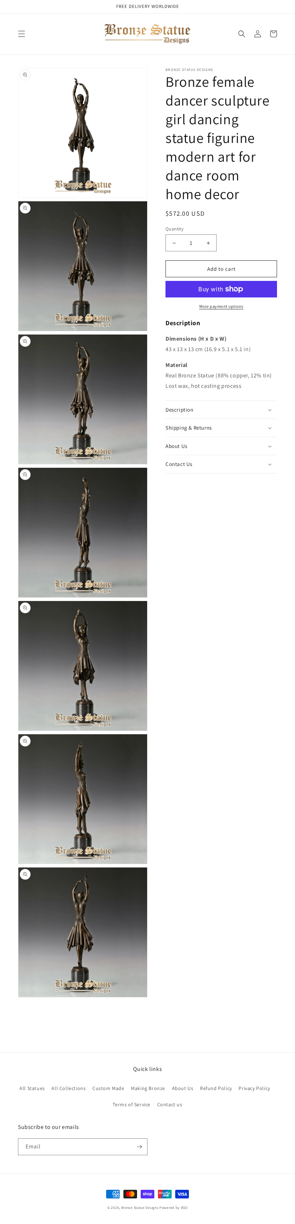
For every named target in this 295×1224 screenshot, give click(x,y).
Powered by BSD (173, 1207)
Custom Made (108, 1088)
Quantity (174, 229)
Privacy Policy (254, 1088)
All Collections (68, 1088)
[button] (22, 34)
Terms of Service (131, 1104)
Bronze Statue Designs (140, 1207)
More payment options (221, 306)
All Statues (32, 1088)
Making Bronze (148, 1088)
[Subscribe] (139, 1146)
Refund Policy (216, 1088)
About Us (183, 1088)
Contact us (169, 1104)
